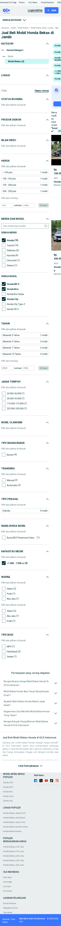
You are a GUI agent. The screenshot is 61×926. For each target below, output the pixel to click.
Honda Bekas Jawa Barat (14, 818)
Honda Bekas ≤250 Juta (13, 860)
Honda (57, 28)
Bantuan (6, 919)
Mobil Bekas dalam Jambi (42, 28)
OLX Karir (7, 886)
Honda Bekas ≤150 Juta (13, 851)
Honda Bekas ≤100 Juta (13, 847)
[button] (8, 2)
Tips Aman (7, 912)
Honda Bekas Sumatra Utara (15, 827)
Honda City (8, 801)
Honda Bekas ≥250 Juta (13, 865)
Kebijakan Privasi (10, 908)
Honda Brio (8, 792)
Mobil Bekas (23, 28)
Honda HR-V (8, 787)
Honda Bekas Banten (12, 831)
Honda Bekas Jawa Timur (14, 822)
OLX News (7, 891)
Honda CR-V (8, 783)
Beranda (5, 28)
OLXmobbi (7, 882)
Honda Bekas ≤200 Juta (13, 856)
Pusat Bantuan (9, 903)
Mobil (13, 28)
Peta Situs (7, 877)
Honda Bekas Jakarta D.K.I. (14, 813)
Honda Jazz (8, 796)
